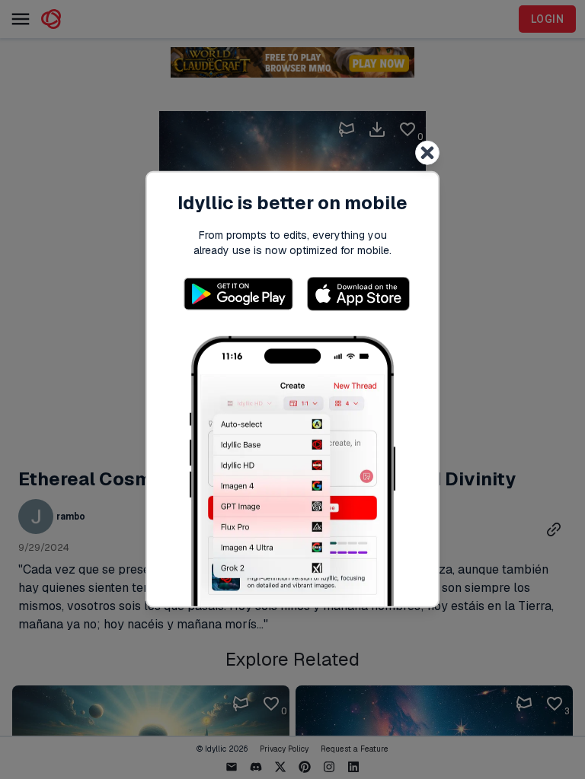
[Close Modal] (427, 153)
